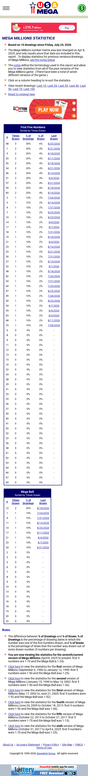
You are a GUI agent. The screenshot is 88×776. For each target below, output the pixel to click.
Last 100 (29, 89)
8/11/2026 (54, 158)
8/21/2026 (54, 148)
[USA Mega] (44, 13)
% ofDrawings (28, 137)
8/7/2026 (54, 227)
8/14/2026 (54, 173)
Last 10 (41, 85)
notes (17, 65)
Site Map (67, 744)
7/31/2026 (54, 207)
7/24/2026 (54, 197)
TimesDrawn (15, 137)
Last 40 (74, 85)
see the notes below (42, 60)
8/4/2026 (54, 178)
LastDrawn (54, 137)
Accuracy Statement (28, 744)
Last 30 (63, 85)
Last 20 (52, 85)
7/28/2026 (54, 296)
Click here (14, 666)
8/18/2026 (54, 153)
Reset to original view (21, 94)
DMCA (79, 744)
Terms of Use (44, 747)
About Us (8, 744)
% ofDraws (41, 137)
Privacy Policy (51, 744)
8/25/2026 (54, 143)
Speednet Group (46, 753)
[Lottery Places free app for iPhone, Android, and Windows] (44, 774)
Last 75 (17, 89)
